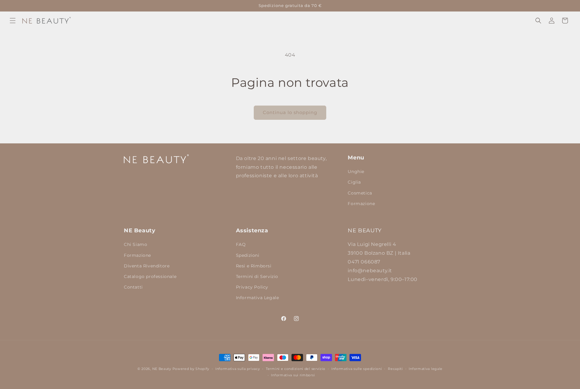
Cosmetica (360, 193)
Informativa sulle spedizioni (356, 369)
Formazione (361, 203)
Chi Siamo (135, 244)
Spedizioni (247, 255)
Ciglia (354, 182)
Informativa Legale (257, 297)
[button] (12, 20)
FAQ (241, 244)
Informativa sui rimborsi (293, 375)
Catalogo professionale (150, 276)
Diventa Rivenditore (146, 266)
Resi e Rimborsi (254, 266)
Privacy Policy (252, 287)
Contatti (133, 287)
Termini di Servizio (257, 276)
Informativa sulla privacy (237, 369)
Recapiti (395, 369)
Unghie (356, 171)
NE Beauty (161, 369)
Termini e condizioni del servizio (295, 369)
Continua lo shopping (290, 112)
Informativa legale (426, 369)
